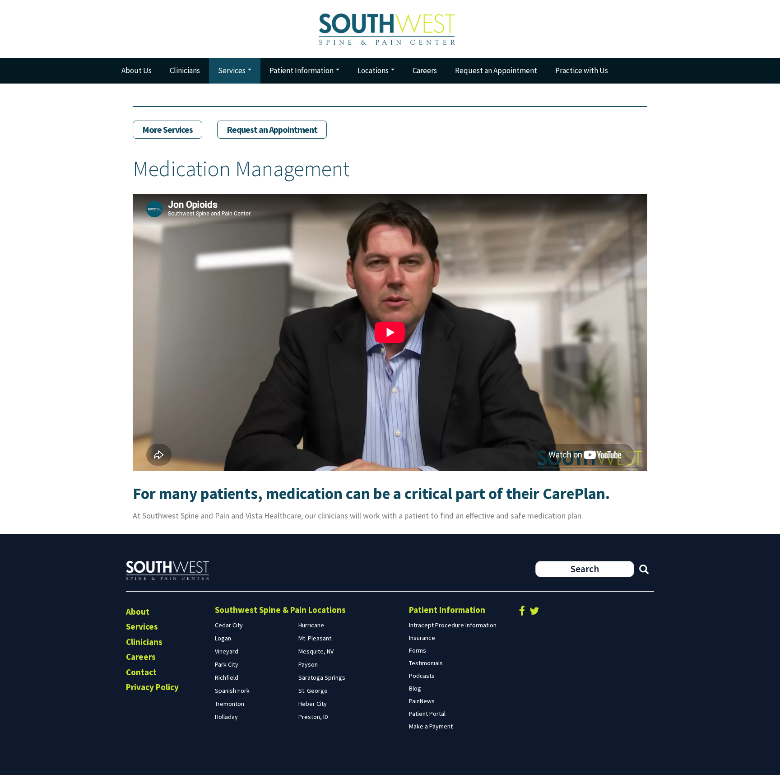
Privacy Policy (152, 687)
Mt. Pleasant (314, 638)
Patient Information (302, 70)
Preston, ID (313, 717)
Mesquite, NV (316, 651)
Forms (417, 650)
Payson (308, 664)
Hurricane (311, 625)
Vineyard (226, 651)
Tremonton (229, 704)
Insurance (422, 638)
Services (232, 70)
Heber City (312, 704)
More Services (167, 129)
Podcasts (422, 676)
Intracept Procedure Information (453, 625)
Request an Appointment (496, 70)
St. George (313, 690)
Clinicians (185, 70)
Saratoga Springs (321, 677)
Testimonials (426, 663)
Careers (425, 70)
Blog (415, 688)
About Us (136, 70)
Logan (223, 638)
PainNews (422, 701)
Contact (141, 672)
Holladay (226, 717)
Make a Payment (431, 726)
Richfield (226, 677)
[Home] (390, 29)
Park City (226, 664)
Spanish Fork (232, 690)
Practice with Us (581, 70)
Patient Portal (427, 714)
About (137, 611)
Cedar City (229, 625)
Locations (374, 70)
